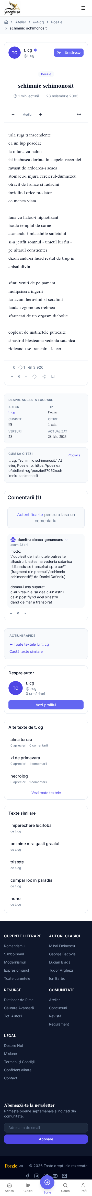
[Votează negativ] (26, 376)
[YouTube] (55, 1175)
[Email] (64, 1175)
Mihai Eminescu (62, 946)
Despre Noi (13, 1045)
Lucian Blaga (60, 962)
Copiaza (74, 455)
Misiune (10, 1053)
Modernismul (15, 962)
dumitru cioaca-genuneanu (40, 539)
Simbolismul (14, 954)
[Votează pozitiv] (12, 376)
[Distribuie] (43, 376)
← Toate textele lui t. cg (29, 644)
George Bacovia (62, 954)
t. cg (11, 412)
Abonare (46, 1139)
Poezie (56, 22)
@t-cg (38, 22)
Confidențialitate (17, 1070)
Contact (10, 1078)
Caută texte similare (26, 651)
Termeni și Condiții (19, 1062)
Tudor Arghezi (61, 970)
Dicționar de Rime (18, 1000)
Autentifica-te (30, 514)
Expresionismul (16, 970)
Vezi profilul (46, 705)
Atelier (20, 22)
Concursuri (58, 1008)
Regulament (59, 1024)
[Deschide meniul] (83, 8)
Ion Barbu (57, 978)
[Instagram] (36, 1175)
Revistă (55, 1016)
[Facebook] (27, 1175)
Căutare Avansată (19, 1008)
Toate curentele (17, 978)
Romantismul (14, 946)
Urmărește (72, 52)
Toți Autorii (13, 1016)
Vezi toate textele (46, 792)
